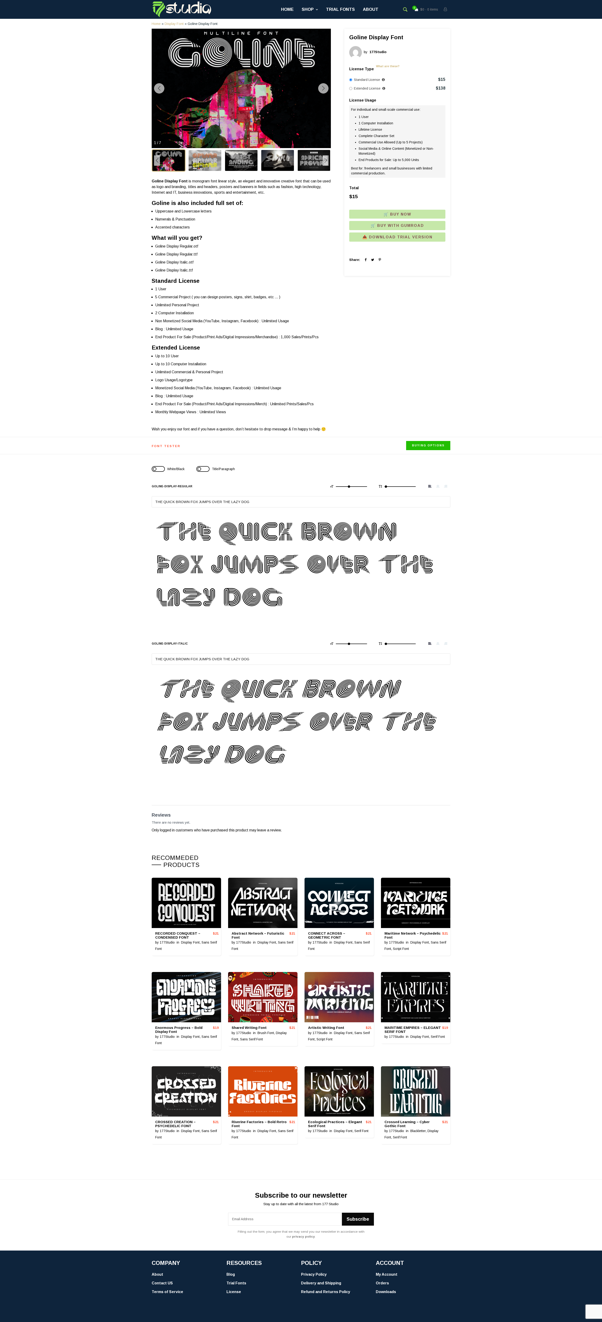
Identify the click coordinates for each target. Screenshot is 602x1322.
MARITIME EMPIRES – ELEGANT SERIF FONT (412, 1030)
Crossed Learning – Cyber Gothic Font (407, 1124)
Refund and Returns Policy (325, 1292)
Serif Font (438, 1037)
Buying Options (428, 445)
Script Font (401, 949)
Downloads (386, 1292)
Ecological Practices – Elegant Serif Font (335, 1124)
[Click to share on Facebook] (366, 260)
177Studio (167, 942)
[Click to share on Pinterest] (380, 260)
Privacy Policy (314, 1274)
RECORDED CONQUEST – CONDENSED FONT (177, 935)
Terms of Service (167, 1292)
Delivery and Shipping (321, 1283)
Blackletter (418, 1131)
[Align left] (430, 486)
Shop (308, 9)
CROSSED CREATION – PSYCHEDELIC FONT (175, 1124)
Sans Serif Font (251, 1039)
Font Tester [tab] (166, 446)
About (370, 9)
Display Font (174, 24)
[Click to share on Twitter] (372, 260)
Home (287, 9)
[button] (227, 144)
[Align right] (445, 486)
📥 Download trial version (397, 237)
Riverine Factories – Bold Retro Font (259, 1124)
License (233, 1292)
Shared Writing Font (249, 1028)
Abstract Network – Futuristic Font (258, 935)
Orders (382, 1283)
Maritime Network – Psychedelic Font (412, 935)
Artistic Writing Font (326, 1028)
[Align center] (438, 486)
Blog (230, 1274)
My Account (386, 1274)
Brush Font (265, 1033)
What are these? (388, 66)
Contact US (162, 1283)
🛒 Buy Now (397, 214)
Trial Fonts (340, 9)
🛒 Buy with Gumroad (397, 226)
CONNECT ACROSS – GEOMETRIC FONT (326, 935)
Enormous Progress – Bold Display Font (178, 1030)
